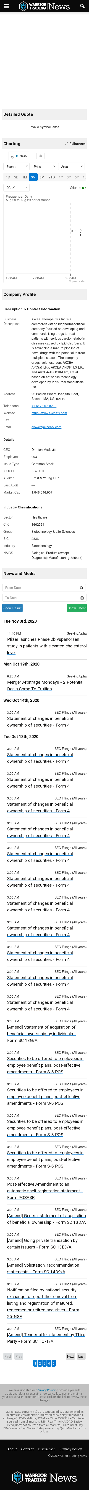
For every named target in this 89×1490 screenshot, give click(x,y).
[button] (82, 6)
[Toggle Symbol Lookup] (40, 156)
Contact (27, 1449)
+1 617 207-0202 (43, 405)
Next (70, 1356)
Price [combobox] (37, 166)
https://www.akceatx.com (49, 413)
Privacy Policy (46, 1390)
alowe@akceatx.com (46, 427)
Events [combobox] (11, 166)
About (12, 1449)
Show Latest (77, 608)
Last (81, 1356)
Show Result (12, 608)
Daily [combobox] (10, 187)
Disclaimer (46, 1449)
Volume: (75, 187)
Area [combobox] (64, 166)
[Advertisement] (44, 57)
